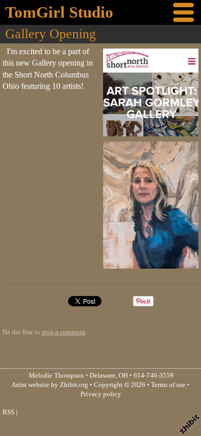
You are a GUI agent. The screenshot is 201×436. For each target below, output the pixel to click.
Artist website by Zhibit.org (49, 384)
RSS (8, 412)
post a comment (64, 332)
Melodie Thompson (56, 375)
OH (123, 375)
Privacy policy (100, 394)
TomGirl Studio (59, 12)
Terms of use (168, 384)
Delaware (102, 375)
